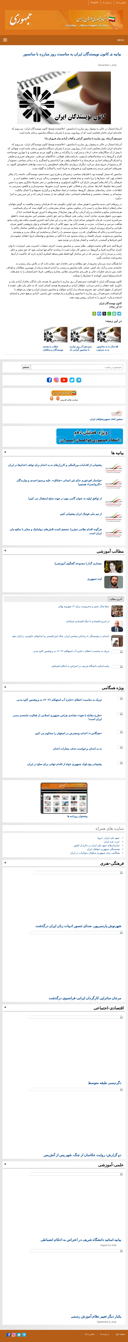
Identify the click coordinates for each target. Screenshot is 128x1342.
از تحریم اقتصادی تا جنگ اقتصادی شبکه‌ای (87, 621)
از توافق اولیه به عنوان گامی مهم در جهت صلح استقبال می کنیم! (65, 498)
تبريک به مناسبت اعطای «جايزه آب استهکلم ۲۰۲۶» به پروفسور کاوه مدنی (71, 651)
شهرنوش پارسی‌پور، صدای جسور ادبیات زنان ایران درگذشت (78, 925)
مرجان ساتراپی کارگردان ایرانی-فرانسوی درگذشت (85, 997)
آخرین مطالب (116, 599)
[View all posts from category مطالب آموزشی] (5, 551)
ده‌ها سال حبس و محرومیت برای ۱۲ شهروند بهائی (83, 606)
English (94, 2)
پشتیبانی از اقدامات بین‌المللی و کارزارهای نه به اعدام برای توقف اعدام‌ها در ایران (55, 465)
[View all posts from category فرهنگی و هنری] (5, 863)
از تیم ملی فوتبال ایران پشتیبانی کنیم (81, 514)
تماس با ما (121, 2)
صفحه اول (120, 1334)
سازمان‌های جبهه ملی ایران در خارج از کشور (97, 845)
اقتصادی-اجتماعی (109, 1008)
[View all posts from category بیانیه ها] (5, 453)
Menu (121, 40)
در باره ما (107, 2)
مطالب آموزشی (110, 551)
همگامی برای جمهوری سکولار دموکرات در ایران (95, 852)
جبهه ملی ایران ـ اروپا (109, 837)
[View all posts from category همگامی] (5, 688)
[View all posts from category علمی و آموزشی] (5, 1165)
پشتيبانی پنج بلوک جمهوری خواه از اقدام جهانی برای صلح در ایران (64, 764)
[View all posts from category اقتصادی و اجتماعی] (5, 1008)
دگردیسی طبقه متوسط (104, 1082)
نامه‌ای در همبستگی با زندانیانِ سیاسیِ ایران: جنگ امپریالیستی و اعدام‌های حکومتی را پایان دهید (60, 636)
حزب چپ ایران (112, 841)
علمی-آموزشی (111, 1165)
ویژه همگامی (113, 687)
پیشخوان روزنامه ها (77, 816)
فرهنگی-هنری (112, 863)
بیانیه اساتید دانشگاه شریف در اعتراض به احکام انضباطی (80, 666)
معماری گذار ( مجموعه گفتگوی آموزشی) (78, 563)
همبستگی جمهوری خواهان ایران (103, 849)
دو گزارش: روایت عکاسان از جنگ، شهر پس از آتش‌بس (82, 1154)
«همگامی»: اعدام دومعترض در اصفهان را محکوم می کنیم (68, 733)
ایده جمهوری (94, 579)
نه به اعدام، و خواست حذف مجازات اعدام (77, 748)
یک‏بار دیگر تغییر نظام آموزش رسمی (96, 1316)
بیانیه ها (117, 452)
